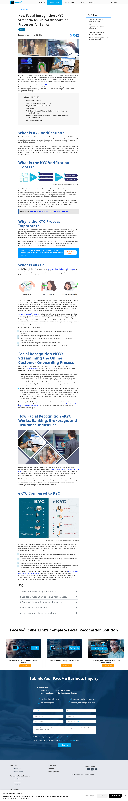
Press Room (52, 766)
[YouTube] (96, 769)
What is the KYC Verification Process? (39, 103)
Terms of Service (72, 740)
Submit (65, 745)
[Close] (125, 796)
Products (42, 2)
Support (81, 2)
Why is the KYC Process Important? (38, 106)
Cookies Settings (89, 795)
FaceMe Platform (18, 771)
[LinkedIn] (92, 769)
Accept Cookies (115, 795)
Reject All (102, 795)
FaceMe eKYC (42, 85)
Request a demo (70, 253)
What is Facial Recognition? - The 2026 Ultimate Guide (98, 38)
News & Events (69, 2)
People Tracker (17, 782)
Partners (91, 2)
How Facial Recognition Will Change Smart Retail (97, 33)
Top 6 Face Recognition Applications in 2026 (96, 20)
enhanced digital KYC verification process (61, 269)
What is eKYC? (31, 108)
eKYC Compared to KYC (34, 120)
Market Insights (54, 2)
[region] (64, 795)
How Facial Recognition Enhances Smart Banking (49, 211)
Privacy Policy (58, 737)
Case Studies (14, 789)
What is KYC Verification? (34, 101)
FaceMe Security (18, 779)
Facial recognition (32, 368)
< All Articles (24, 9)
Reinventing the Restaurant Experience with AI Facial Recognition (97, 26)
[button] (49, 591)
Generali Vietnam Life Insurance (28, 314)
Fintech (22, 29)
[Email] (88, 769)
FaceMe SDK (17, 769)
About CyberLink (54, 772)
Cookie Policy (65, 737)
